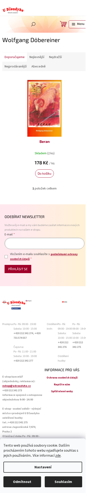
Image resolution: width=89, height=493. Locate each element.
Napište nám (62, 384)
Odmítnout (22, 481)
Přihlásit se (18, 269)
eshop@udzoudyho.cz (16, 386)
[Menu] (78, 24)
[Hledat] (33, 24)
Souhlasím (63, 481)
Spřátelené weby (62, 391)
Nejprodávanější (16, 66)
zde (58, 455)
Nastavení (42, 467)
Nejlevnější (36, 57)
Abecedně (38, 66)
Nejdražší (55, 57)
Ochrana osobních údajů (62, 378)
